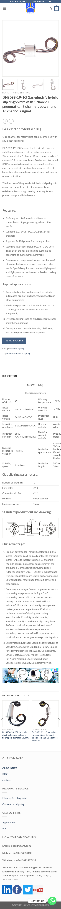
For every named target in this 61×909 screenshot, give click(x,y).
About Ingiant (9, 767)
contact (6, 779)
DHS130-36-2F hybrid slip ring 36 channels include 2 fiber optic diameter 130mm (15, 735)
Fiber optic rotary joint (14, 797)
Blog (5, 773)
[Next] (53, 48)
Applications (9, 822)
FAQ (4, 828)
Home (5, 92)
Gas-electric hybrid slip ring (18, 353)
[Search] (51, 9)
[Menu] (4, 8)
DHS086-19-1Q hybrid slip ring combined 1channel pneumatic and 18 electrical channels (45, 736)
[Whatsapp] (52, 901)
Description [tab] (9, 376)
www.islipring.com (40, 905)
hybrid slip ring (21, 92)
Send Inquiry (14, 340)
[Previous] (7, 48)
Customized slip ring (13, 804)
